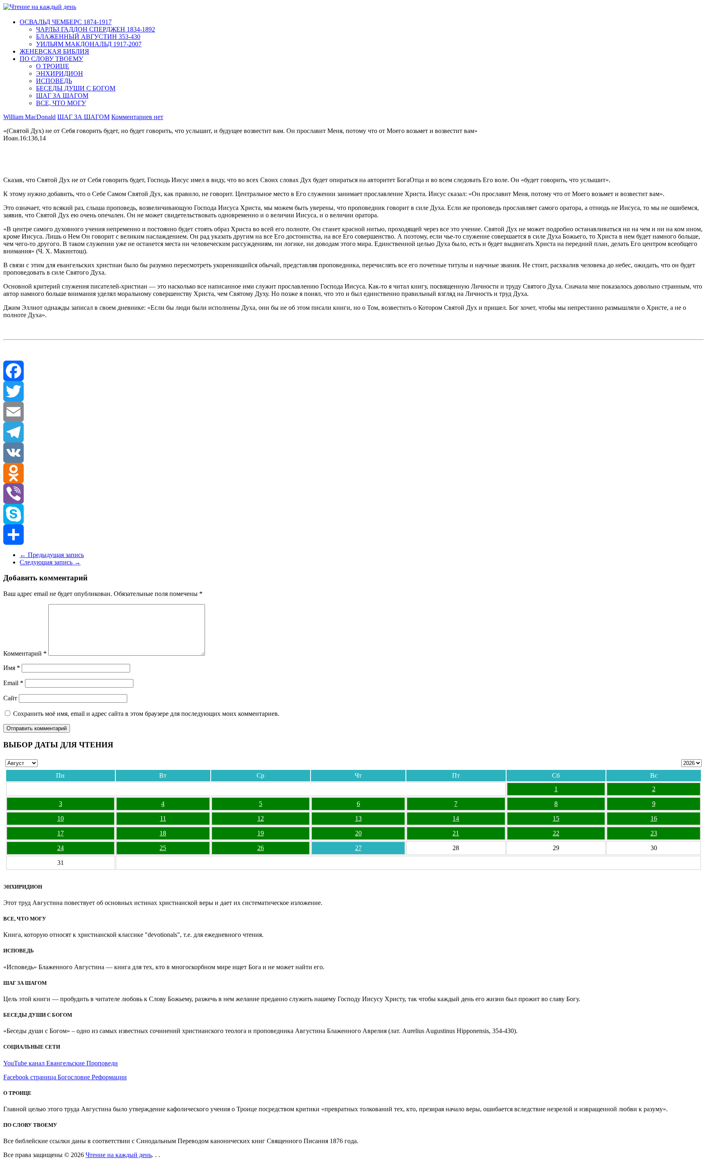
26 (260, 847)
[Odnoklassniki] (353, 473)
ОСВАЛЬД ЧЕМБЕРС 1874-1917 (66, 21)
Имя (11, 667)
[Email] (353, 412)
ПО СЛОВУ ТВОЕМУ (51, 58)
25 (163, 847)
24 (60, 847)
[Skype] (353, 514)
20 (358, 833)
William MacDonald (29, 116)
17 (60, 833)
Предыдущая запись (52, 554)
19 (260, 833)
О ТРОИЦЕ (52, 66)
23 (654, 833)
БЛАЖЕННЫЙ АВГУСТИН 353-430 (88, 36)
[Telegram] (353, 432)
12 (260, 818)
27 (358, 847)
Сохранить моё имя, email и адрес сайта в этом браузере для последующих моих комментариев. (146, 713)
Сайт (10, 698)
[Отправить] (353, 534)
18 (163, 833)
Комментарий (25, 653)
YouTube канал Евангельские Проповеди (60, 1063)
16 (654, 818)
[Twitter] (353, 391)
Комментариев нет (137, 116)
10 (60, 818)
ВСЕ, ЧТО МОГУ (61, 102)
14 (456, 818)
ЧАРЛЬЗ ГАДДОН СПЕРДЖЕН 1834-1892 (95, 29)
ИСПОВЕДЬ (54, 80)
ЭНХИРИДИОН (59, 73)
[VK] (353, 452)
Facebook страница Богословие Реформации (65, 1077)
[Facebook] (353, 371)
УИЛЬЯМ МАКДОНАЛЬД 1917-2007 (89, 44)
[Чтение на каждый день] (39, 6)
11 (163, 818)
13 (358, 818)
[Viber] (353, 493)
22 (556, 833)
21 (456, 833)
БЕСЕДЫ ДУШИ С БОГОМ (75, 88)
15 (556, 818)
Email (13, 682)
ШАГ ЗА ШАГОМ (62, 95)
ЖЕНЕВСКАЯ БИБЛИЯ (54, 51)
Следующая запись (50, 562)
